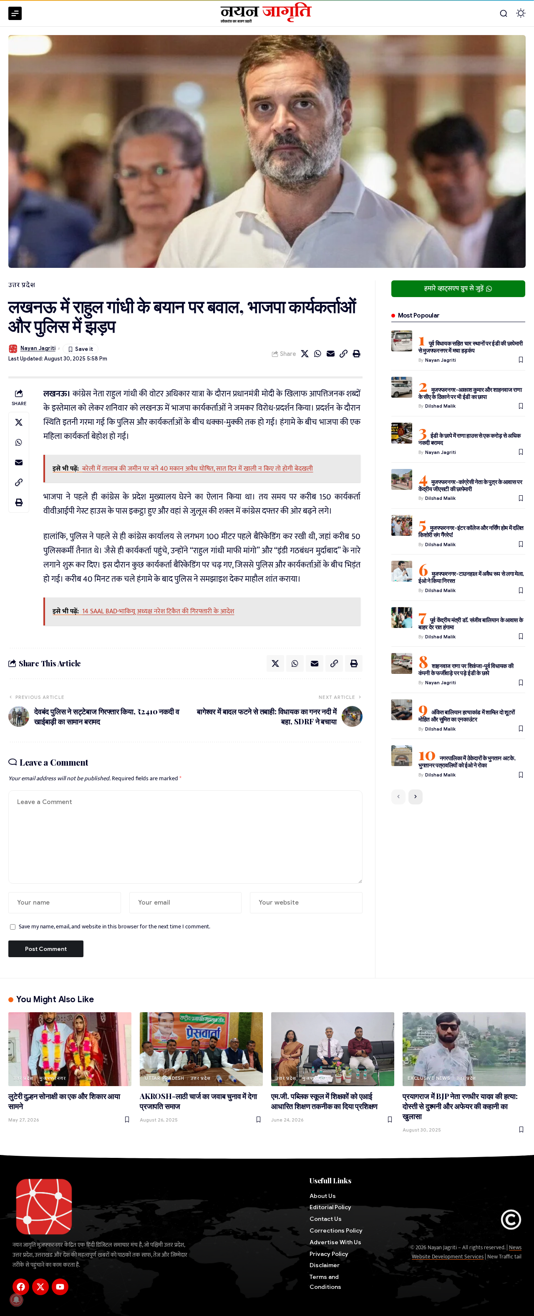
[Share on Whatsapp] (318, 354)
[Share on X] (305, 354)
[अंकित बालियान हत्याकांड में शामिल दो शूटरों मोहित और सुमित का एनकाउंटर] (401, 709)
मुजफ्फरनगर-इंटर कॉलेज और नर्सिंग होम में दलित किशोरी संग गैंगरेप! (471, 531)
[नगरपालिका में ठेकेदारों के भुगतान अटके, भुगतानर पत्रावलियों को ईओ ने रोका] (401, 755)
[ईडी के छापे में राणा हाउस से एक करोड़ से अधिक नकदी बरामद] (401, 433)
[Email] (331, 354)
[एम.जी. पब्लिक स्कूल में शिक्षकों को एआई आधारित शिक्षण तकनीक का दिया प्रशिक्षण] (332, 1049)
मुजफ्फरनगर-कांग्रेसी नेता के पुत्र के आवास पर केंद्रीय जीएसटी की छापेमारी (470, 485)
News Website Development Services (466, 1252)
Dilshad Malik (440, 406)
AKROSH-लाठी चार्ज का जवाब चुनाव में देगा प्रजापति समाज (198, 1101)
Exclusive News (429, 1078)
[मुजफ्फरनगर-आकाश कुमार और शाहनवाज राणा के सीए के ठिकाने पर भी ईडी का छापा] (401, 387)
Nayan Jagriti (37, 348)
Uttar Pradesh (164, 1078)
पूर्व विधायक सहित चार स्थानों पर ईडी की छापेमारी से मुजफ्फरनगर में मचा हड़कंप (470, 346)
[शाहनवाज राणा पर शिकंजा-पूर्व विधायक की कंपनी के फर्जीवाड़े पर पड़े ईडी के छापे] (401, 663)
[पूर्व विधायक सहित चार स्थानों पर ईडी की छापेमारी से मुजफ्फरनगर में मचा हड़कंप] (401, 340)
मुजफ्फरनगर (52, 1078)
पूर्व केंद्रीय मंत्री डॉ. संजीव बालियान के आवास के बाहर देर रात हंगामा (470, 623)
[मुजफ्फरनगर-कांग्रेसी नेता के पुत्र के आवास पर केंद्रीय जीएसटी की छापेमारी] (401, 479)
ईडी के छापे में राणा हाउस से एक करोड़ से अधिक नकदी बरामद (469, 438)
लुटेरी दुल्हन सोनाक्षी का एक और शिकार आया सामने (64, 1101)
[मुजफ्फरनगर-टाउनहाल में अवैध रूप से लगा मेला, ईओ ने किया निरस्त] (401, 571)
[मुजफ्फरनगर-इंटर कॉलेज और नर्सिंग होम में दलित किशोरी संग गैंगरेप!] (401, 525)
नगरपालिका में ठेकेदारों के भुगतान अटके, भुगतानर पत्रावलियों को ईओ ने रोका (467, 761)
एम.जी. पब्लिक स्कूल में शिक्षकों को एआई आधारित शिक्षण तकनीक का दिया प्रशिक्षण (324, 1101)
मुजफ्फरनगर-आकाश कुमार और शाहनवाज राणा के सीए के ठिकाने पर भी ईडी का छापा (470, 393)
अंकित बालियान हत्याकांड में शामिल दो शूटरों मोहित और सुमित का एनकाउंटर (466, 715)
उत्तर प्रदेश (21, 285)
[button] (503, 13)
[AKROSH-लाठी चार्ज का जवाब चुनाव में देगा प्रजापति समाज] (201, 1049)
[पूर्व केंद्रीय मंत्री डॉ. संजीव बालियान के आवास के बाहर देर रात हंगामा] (401, 617)
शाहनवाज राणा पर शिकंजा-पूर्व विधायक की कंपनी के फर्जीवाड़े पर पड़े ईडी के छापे (466, 669)
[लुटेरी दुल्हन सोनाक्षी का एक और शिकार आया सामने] (69, 1049)
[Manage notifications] (16, 1299)
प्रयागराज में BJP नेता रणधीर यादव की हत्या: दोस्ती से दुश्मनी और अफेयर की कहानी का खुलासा (460, 1106)
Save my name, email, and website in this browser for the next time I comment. (114, 927)
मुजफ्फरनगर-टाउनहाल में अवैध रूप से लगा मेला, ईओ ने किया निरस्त (471, 577)
